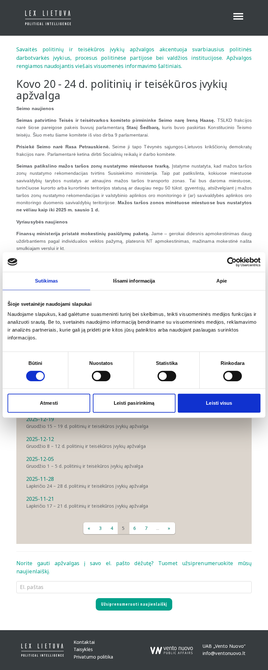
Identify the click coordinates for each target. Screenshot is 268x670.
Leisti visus (219, 403)
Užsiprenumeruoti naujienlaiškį (134, 604)
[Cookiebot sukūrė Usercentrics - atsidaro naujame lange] (231, 262)
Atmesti (49, 403)
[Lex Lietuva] (45, 18)
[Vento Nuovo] (171, 647)
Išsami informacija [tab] (134, 281)
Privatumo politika (93, 657)
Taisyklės (83, 649)
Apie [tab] (221, 281)
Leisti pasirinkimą (134, 403)
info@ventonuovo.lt (224, 653)
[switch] (101, 376)
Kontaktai (84, 642)
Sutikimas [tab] (46, 281)
